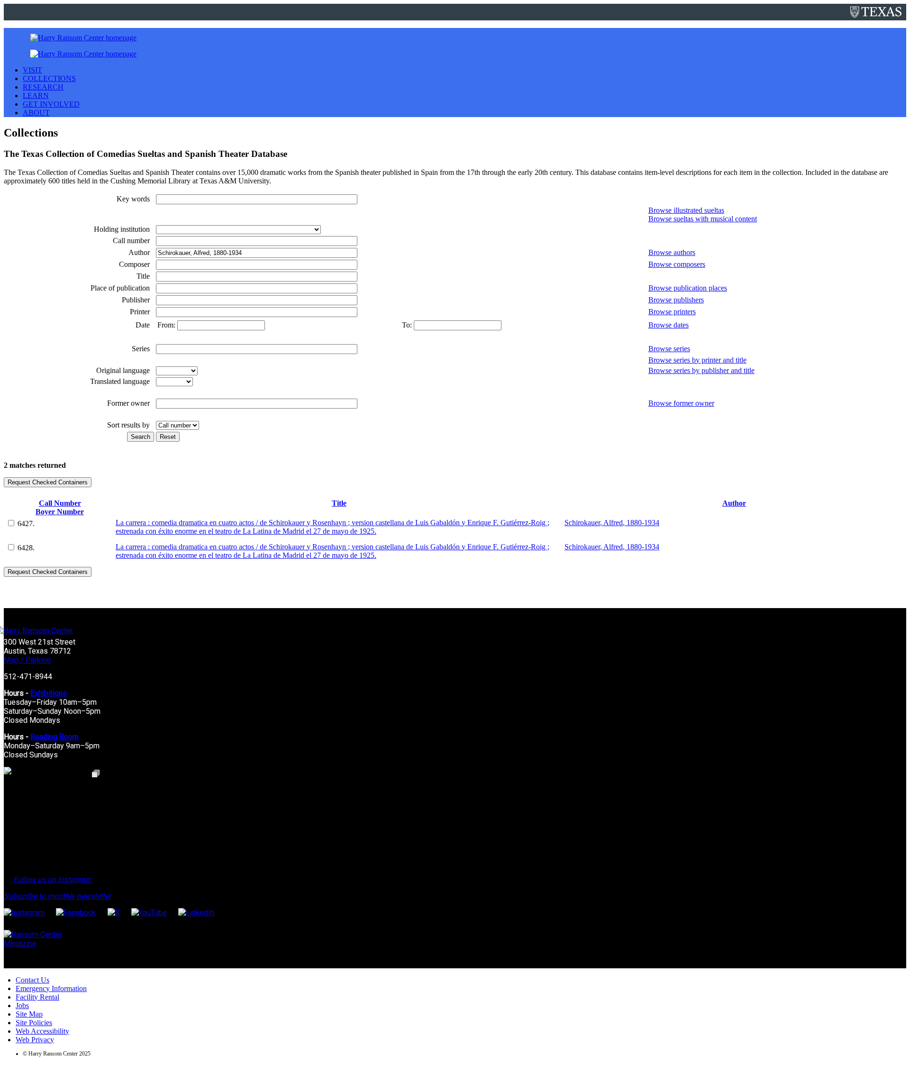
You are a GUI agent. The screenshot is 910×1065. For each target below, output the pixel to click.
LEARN (36, 95)
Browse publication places (687, 288)
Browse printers (672, 312)
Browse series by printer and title (697, 360)
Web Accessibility (42, 1031)
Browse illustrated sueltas (686, 210)
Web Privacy (35, 1040)
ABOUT (36, 113)
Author (734, 503)
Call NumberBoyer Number (60, 507)
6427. (26, 523)
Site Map (29, 1014)
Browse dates (668, 325)
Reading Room (54, 736)
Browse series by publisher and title (701, 370)
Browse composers (676, 264)
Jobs (22, 1005)
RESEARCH (43, 87)
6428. (26, 548)
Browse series (669, 349)
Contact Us (32, 980)
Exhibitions (48, 693)
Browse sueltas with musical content (702, 219)
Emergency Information (51, 988)
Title (339, 503)
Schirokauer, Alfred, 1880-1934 (611, 523)
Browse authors (671, 252)
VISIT (32, 70)
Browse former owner (681, 403)
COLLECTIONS (49, 78)
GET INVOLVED (51, 104)
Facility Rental (37, 997)
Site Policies (34, 1023)
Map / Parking (27, 659)
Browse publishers (676, 300)
